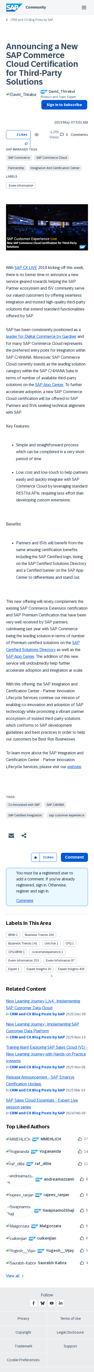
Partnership (16, 168)
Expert (12, 969)
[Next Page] (51, 976)
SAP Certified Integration (25, 815)
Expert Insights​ (68, 969)
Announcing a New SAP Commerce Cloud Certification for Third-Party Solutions (42, 64)
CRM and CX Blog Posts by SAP (32, 20)
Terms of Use (70, 1318)
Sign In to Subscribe (64, 105)
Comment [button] (74, 857)
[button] (26, 143)
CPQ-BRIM (15, 952)
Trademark (23, 1346)
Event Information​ (58, 960)
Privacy (23, 1318)
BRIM (11, 935)
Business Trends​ (19, 943)
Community (36, 7)
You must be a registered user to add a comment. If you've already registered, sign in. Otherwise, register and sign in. (45, 882)
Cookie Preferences (23, 1360)
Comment (24, 901)
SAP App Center (20, 656)
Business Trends (36, 935)
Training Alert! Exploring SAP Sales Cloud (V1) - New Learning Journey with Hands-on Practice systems (47, 1054)
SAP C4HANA (55, 805)
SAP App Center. (49, 385)
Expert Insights (37, 969)
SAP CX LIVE (26, 268)
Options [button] (44, 114)
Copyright (23, 1332)
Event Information (21, 185)
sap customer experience (66, 815)
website (74, 767)
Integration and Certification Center (55, 168)
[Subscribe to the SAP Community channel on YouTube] (52, 1303)
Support (70, 1346)
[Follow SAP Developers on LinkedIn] (61, 1303)
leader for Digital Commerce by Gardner (41, 336)
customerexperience (46, 952)
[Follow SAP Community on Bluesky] (43, 1303)
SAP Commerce (19, 158)
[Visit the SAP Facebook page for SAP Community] (34, 1303)
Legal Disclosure (70, 1332)
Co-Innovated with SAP (24, 805)
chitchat (50, 943)
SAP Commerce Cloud (51, 158)
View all (13, 1276)
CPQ (68, 943)
